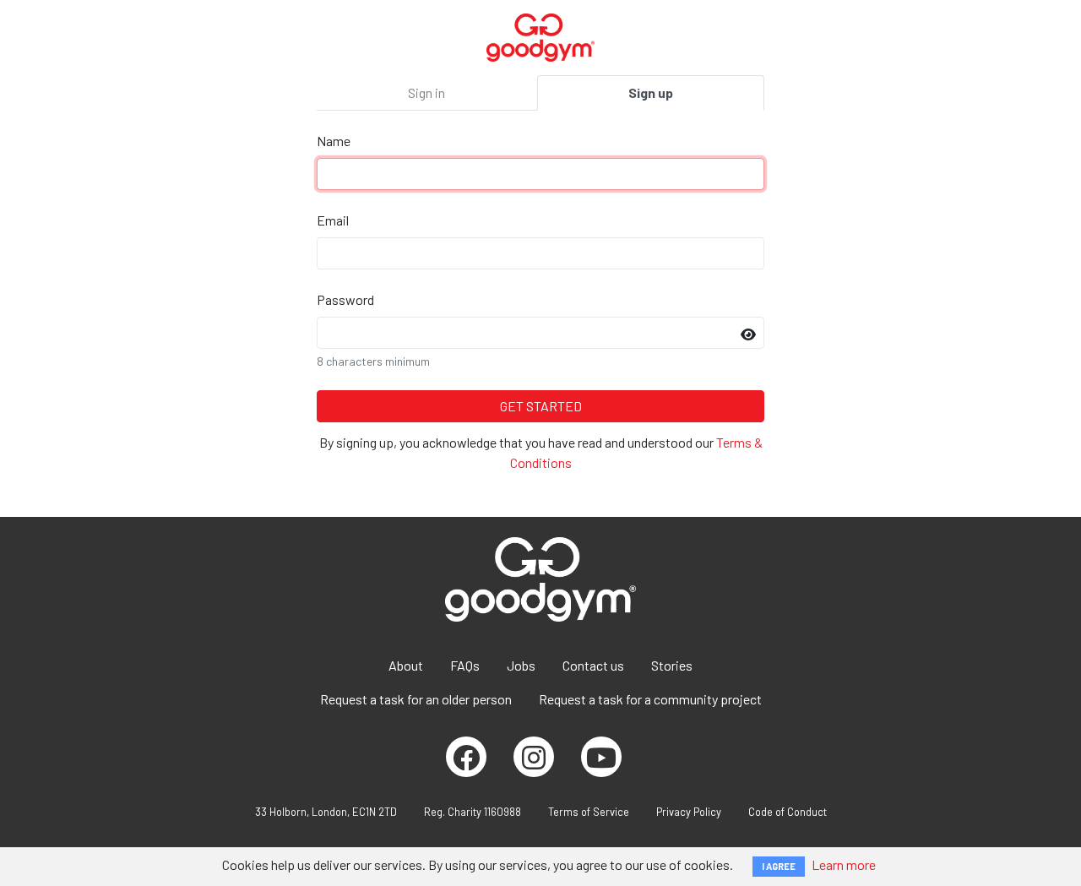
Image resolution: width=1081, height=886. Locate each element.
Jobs (521, 665)
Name (333, 141)
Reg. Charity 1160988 (472, 811)
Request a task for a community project (650, 699)
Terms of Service (588, 811)
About (405, 665)
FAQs (465, 665)
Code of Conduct (787, 811)
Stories (672, 665)
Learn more (844, 864)
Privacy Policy (688, 811)
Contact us (593, 665)
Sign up (650, 92)
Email (333, 220)
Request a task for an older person (416, 699)
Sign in (426, 92)
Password (345, 299)
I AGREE (779, 866)
